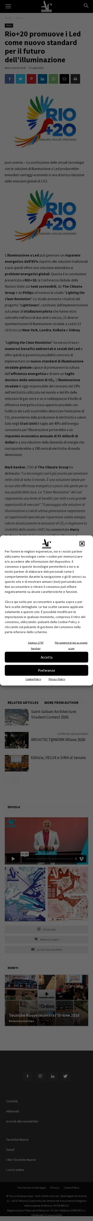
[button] (82, 543)
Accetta (46, 657)
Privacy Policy (57, 679)
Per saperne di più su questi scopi (71, 645)
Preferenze (46, 670)
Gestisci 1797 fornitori (36, 645)
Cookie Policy (33, 679)
